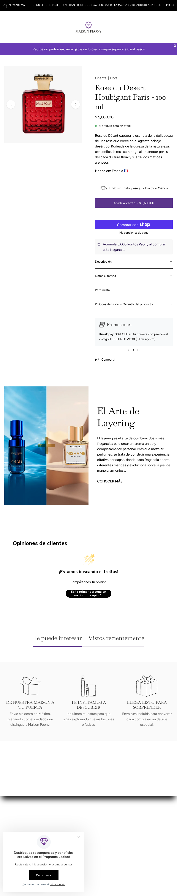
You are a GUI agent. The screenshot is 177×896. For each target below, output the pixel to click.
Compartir (108, 359)
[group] (88, 5)
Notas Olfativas (105, 276)
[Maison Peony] (88, 27)
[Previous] (10, 104)
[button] (161, 27)
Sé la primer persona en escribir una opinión (88, 594)
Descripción (103, 262)
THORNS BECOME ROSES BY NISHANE (53, 4)
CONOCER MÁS (110, 481)
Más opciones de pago (134, 232)
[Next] (75, 104)
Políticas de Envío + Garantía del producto (124, 304)
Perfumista (102, 290)
